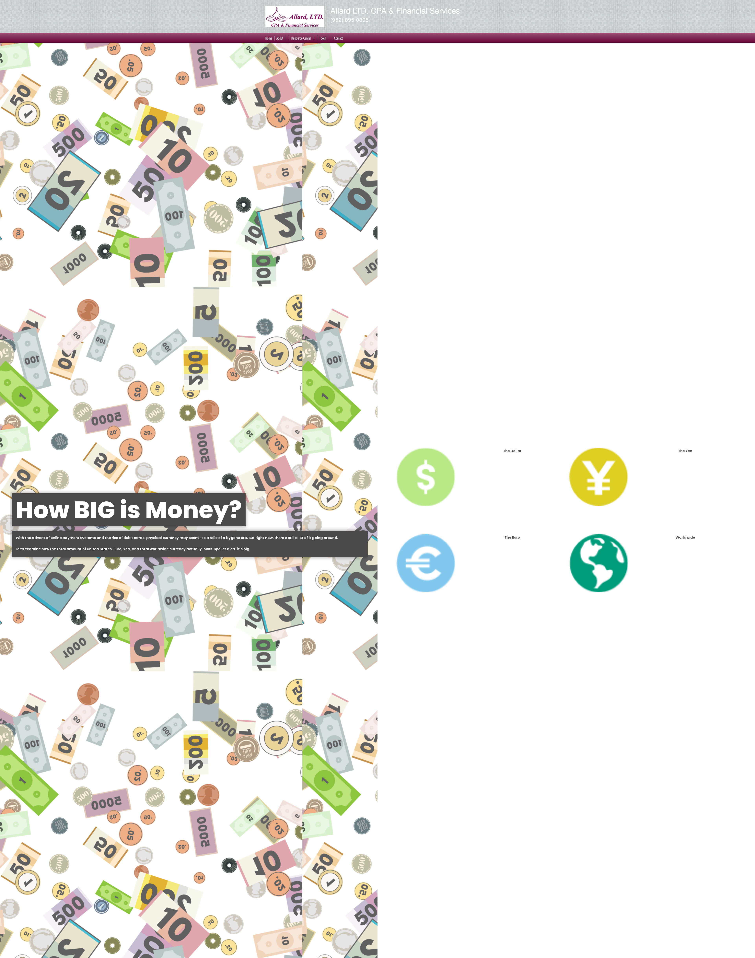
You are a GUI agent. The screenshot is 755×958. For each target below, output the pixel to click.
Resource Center (301, 38)
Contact (338, 38)
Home (268, 38)
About (279, 38)
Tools (322, 38)
